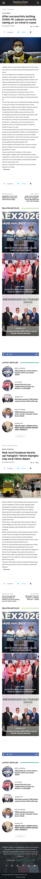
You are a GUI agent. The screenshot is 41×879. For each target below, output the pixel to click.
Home (4, 9)
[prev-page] (3, 340)
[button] (3, 3)
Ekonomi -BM (20, 328)
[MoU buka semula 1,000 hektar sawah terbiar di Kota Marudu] (20, 315)
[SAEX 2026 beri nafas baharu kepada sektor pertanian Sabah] (20, 232)
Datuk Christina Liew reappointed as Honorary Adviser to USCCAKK (20, 290)
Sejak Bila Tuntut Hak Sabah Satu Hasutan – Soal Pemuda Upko (10, 197)
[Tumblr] (29, 866)
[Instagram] (12, 866)
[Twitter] (34, 866)
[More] (30, 32)
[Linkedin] (18, 866)
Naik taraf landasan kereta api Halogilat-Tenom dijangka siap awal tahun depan (31, 198)
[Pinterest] (23, 866)
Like (36, 354)
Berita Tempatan (20, 245)
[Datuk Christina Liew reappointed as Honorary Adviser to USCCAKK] (20, 273)
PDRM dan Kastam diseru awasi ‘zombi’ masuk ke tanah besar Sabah (26, 414)
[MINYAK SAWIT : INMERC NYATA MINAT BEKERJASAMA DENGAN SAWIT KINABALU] (7, 426)
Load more (20, 436)
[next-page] (6, 340)
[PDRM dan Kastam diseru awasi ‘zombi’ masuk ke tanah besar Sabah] (7, 413)
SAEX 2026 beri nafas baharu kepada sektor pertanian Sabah (21, 249)
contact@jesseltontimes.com (24, 860)
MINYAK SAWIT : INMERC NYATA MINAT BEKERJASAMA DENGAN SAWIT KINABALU (26, 428)
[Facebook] (6, 866)
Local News (10, 9)
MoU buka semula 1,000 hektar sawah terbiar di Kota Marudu (20, 332)
